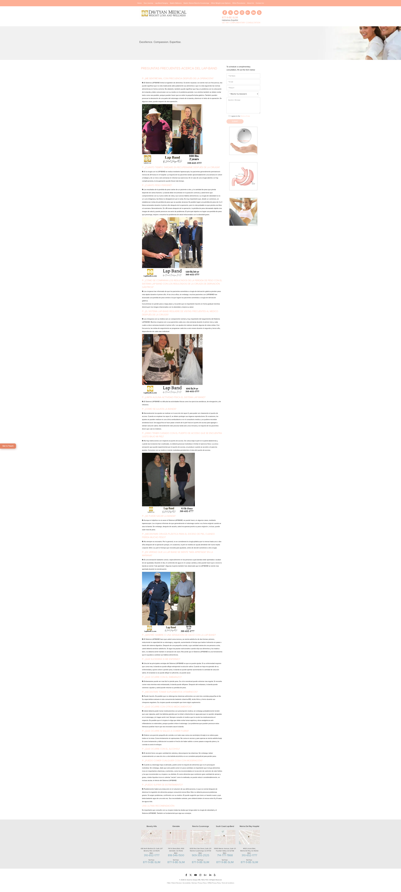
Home (139, 3)
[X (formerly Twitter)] (230, 12)
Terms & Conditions (228, 883)
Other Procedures (238, 3)
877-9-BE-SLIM (230, 17)
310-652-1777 (151, 855)
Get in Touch (8, 446)
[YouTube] (236, 12)
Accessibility (186, 883)
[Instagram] (242, 12)
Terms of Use (245, 116)
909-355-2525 (200, 855)
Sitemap (194, 883)
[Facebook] (224, 12)
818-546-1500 (176, 855)
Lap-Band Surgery (161, 3)
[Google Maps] (247, 12)
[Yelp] (259, 12)
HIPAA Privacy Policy (214, 883)
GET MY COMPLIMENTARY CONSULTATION (241, 22)
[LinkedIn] (253, 12)
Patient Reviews (177, 883)
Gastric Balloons (176, 3)
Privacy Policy (202, 883)
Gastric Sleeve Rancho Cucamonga (196, 3)
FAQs (168, 883)
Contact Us (260, 3)
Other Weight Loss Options (220, 3)
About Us (250, 3)
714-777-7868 (225, 855)
